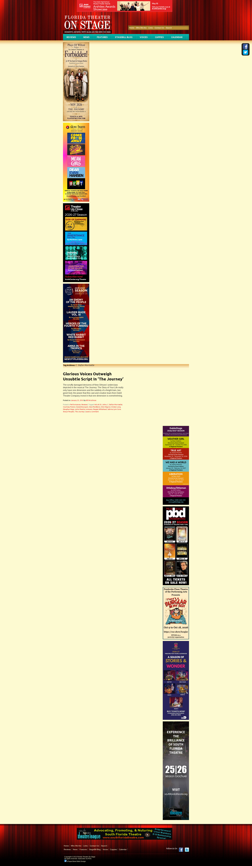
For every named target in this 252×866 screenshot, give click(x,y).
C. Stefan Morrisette (114, 404)
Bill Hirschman (91, 400)
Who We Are (141, 28)
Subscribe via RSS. (85, 859)
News (86, 37)
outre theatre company (83, 409)
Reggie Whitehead (100, 409)
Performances (75, 404)
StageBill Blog (123, 37)
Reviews (71, 37)
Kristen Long (116, 407)
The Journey (79, 411)
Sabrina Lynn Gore (114, 409)
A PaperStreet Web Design (76, 861)
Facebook (181, 850)
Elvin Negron (106, 407)
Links (150, 28)
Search (169, 28)
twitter (187, 850)
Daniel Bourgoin (82, 407)
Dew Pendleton (94, 407)
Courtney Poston (69, 407)
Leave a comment (92, 411)
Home (131, 28)
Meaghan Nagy (68, 409)
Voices (144, 37)
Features (102, 37)
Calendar (176, 37)
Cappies (159, 37)
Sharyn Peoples (68, 411)
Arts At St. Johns (100, 404)
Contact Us (159, 28)
